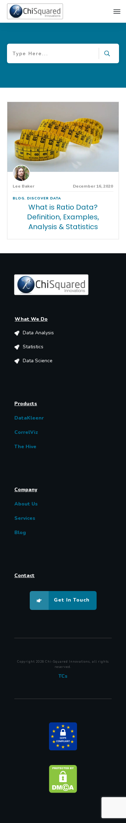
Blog (18, 198)
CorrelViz (26, 432)
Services (24, 518)
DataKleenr (29, 418)
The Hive (25, 446)
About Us (26, 504)
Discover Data (44, 198)
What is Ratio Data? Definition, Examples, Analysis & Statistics (63, 217)
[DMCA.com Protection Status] (63, 778)
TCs (63, 676)
